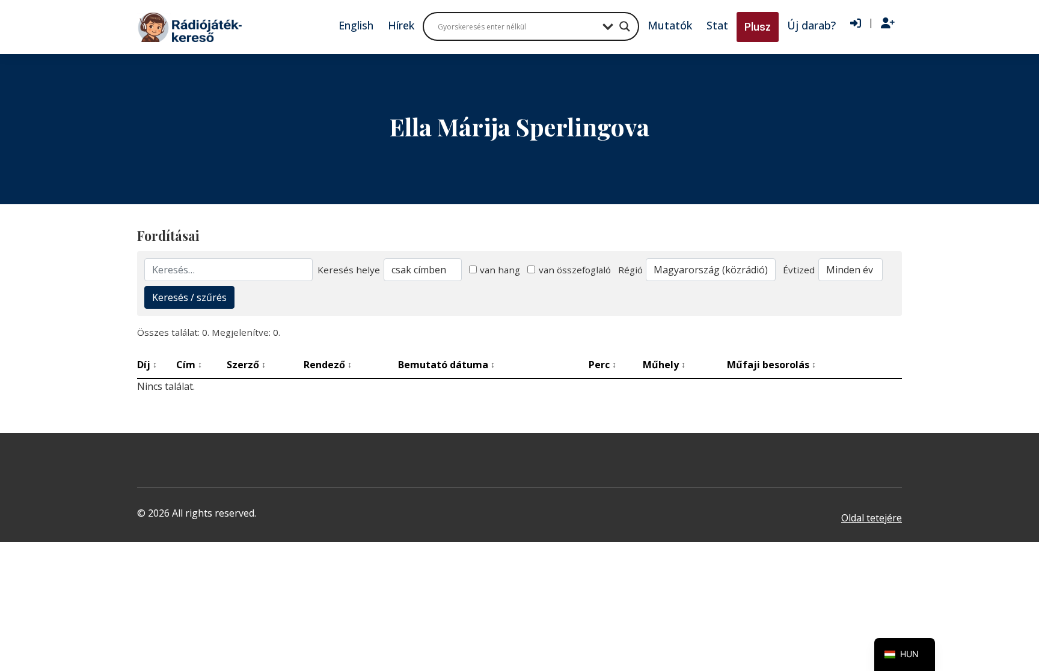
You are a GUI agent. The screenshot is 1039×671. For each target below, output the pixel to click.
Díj (147, 364)
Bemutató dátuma (446, 364)
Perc (602, 364)
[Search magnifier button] (624, 26)
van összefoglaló (575, 270)
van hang (500, 270)
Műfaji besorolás (771, 364)
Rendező (328, 364)
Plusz (757, 26)
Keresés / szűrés (189, 297)
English (356, 25)
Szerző (246, 364)
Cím (189, 364)
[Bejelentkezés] (855, 23)
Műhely (664, 364)
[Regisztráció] (888, 23)
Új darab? (811, 25)
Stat (717, 25)
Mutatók (670, 25)
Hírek (401, 25)
